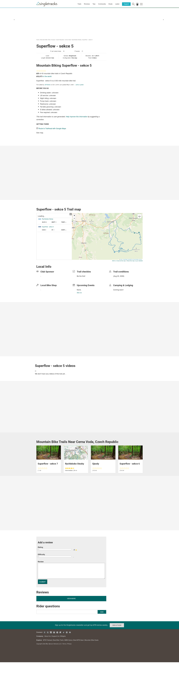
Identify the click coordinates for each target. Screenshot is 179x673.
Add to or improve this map (119, 260)
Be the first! (81, 276)
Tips (94, 4)
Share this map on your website (135, 260)
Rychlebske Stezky (76, 39)
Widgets (63, 636)
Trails (79, 4)
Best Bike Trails (58, 640)
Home (37, 39)
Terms (64, 644)
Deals (110, 4)
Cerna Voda (68, 39)
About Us (47, 636)
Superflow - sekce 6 (130, 463)
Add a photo (68, 51)
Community (102, 4)
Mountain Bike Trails (45, 39)
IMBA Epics (68, 640)
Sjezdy (95, 463)
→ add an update (79, 85)
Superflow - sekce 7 (48, 463)
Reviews (87, 4)
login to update (117, 279)
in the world (47, 76)
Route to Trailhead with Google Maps (52, 128)
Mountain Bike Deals (91, 640)
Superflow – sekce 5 (87, 39)
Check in (86, 51)
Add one (79, 293)
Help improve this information (76, 116)
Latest (117, 4)
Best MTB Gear (78, 640)
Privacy (69, 644)
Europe (53, 39)
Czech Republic (60, 39)
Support (126, 4)
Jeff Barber (47, 85)
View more (71, 598)
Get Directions (56, 51)
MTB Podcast (47, 640)
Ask (102, 612)
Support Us (55, 636)
